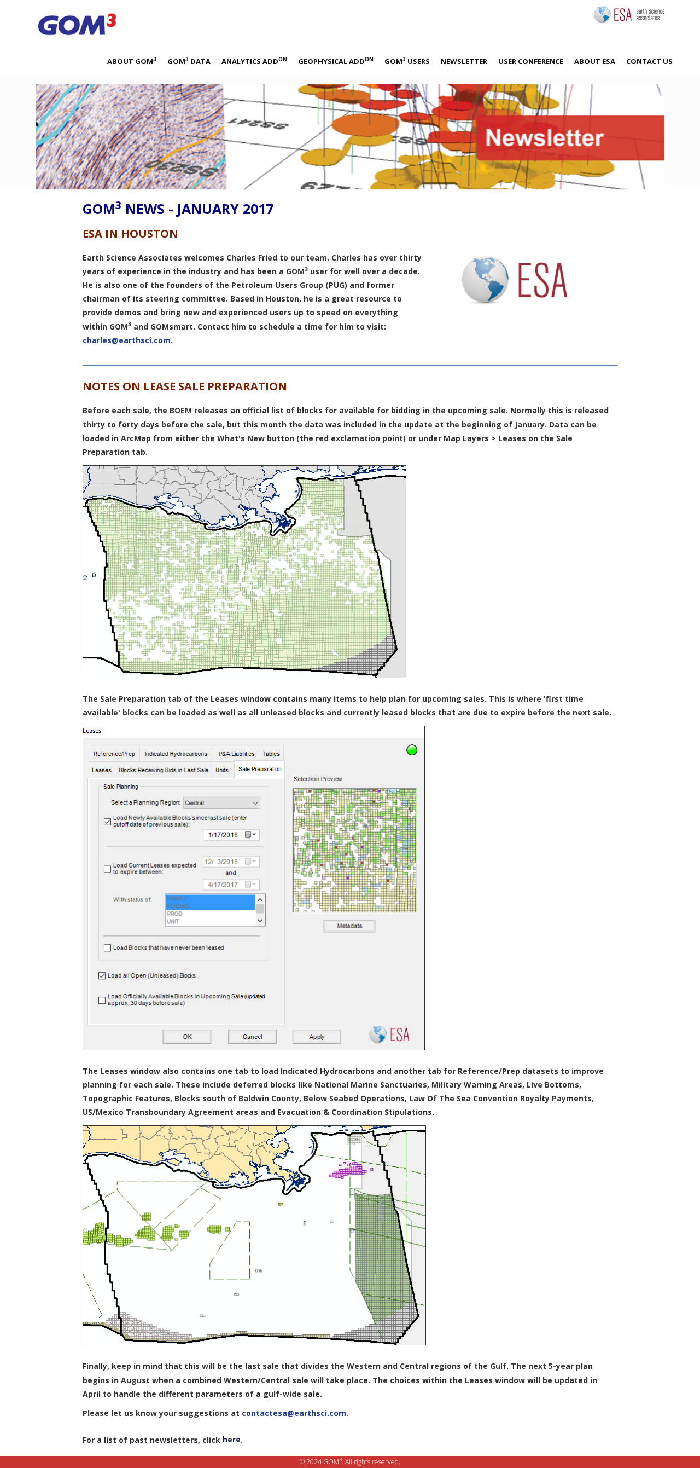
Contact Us (649, 61)
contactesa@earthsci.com (294, 1413)
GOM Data (189, 61)
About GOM (131, 61)
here (232, 1439)
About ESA (594, 61)
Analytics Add (254, 61)
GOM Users (407, 61)
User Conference (530, 61)
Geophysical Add (336, 61)
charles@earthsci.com (127, 340)
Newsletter (464, 61)
